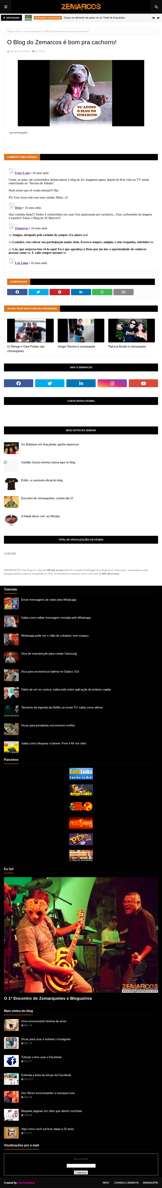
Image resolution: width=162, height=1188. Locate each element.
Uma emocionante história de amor (43, 1021)
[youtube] (143, 383)
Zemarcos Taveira (20, 51)
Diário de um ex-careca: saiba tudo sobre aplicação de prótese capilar (66, 689)
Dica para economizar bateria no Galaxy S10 (50, 671)
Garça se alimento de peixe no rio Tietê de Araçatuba (94, 17)
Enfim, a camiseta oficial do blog (42, 480)
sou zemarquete (32, 31)
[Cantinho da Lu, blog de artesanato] (81, 860)
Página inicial (14, 31)
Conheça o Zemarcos (126, 1182)
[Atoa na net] (81, 795)
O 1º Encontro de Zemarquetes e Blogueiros (48, 998)
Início (106, 1182)
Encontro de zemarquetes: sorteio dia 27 (47, 498)
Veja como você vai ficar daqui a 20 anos (47, 1129)
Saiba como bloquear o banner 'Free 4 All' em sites (53, 743)
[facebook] (18, 383)
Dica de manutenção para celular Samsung (49, 653)
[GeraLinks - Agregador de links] (81, 778)
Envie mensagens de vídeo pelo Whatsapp (48, 599)
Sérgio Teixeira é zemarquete (76, 346)
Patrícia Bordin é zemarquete (127, 346)
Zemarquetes (150, 1182)
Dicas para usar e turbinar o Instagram (46, 1039)
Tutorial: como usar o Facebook (41, 1057)
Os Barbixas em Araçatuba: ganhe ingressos (50, 444)
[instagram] (112, 383)
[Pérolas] (81, 844)
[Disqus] (81, 215)
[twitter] (49, 383)
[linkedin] (81, 383)
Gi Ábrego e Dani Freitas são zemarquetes (25, 349)
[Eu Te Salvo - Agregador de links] (81, 828)
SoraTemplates (26, 1182)
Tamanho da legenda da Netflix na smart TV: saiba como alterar (62, 707)
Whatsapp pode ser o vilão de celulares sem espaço (55, 635)
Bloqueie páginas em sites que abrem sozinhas (51, 1111)
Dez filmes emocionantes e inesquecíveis (48, 1093)
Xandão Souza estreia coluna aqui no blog (48, 462)
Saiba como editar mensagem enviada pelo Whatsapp (56, 617)
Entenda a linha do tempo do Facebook (46, 1075)
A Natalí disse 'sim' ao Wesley (40, 516)
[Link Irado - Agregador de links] (81, 811)
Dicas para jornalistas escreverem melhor (48, 725)
